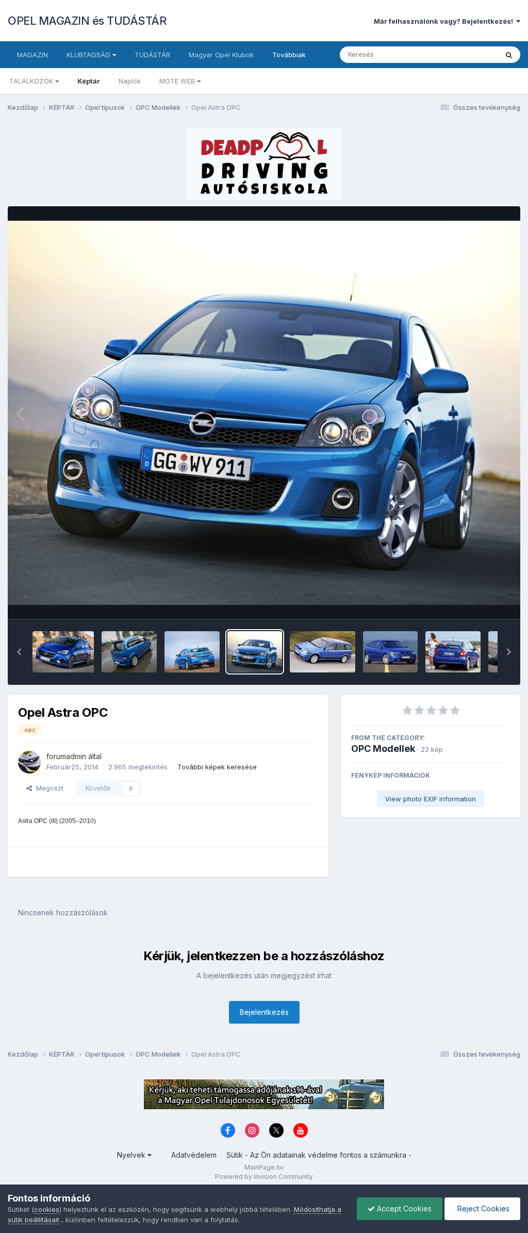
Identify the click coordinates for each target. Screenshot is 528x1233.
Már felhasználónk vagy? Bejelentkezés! (445, 21)
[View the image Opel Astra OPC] (192, 651)
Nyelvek (132, 1154)
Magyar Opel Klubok (221, 55)
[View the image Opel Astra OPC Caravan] (322, 651)
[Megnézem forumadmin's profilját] (29, 762)
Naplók (130, 81)
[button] (19, 651)
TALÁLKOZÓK (32, 81)
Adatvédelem (194, 1154)
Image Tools (477, 600)
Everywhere (466, 54)
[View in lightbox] (264, 413)
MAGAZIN (32, 55)
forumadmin (66, 756)
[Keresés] (509, 54)
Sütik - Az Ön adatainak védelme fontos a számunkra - (318, 1154)
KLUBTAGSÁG (89, 55)
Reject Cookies (482, 1208)
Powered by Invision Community (264, 1176)
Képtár (88, 81)
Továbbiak (289, 55)
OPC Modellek (383, 748)
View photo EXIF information (430, 799)
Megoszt (47, 788)
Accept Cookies (403, 1208)
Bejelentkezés (264, 1012)
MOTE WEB (178, 81)
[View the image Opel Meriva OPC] (129, 651)
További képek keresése (217, 767)
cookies (46, 1209)
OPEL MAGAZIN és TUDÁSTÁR (87, 20)
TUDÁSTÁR (152, 55)
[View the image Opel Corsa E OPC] (63, 651)
